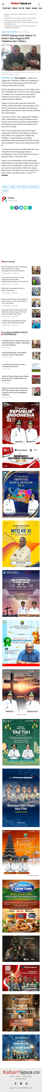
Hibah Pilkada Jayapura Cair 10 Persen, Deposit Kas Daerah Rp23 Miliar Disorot (21, 23)
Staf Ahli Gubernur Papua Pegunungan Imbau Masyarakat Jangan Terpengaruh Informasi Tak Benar (16, 343)
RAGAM (34, 8)
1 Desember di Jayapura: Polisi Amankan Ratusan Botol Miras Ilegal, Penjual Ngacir (20, 27)
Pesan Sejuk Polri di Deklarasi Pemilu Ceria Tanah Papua (20, 18)
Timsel (4, 191)
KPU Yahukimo (34, 187)
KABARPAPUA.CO (8, 78)
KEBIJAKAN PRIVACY (20, 1079)
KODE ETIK (19, 1076)
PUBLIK (14, 8)
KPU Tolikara (22, 187)
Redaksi (11, 198)
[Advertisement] (21, 235)
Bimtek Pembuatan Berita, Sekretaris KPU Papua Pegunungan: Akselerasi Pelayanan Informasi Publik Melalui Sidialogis (15, 391)
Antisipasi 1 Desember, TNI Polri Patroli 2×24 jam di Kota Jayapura (20, 15)
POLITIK (21, 8)
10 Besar (5, 187)
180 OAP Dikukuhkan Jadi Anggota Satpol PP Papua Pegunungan (14, 354)
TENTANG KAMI (27, 1076)
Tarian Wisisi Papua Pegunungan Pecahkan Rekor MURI (13, 365)
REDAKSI (12, 1076)
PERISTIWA (6, 8)
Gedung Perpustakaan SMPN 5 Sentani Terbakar (18, 20)
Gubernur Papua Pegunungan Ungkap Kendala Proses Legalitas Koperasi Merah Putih (15, 378)
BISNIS (28, 8)
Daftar (13, 187)
